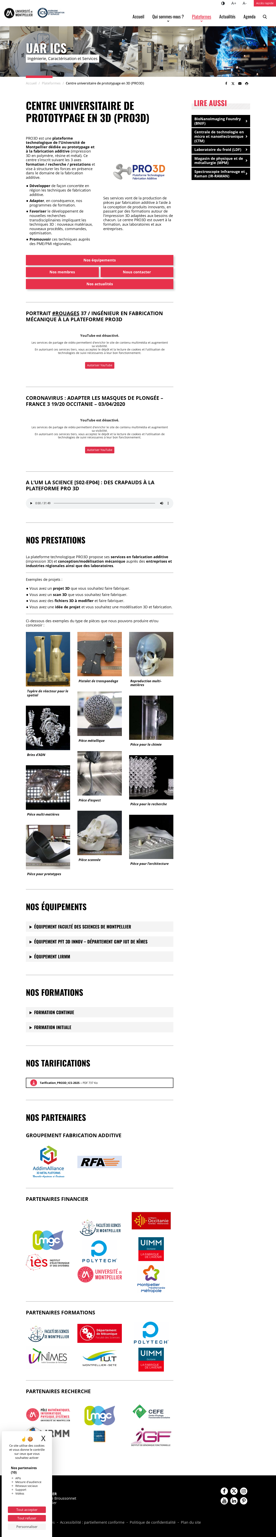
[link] (226, 83)
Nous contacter (137, 272)
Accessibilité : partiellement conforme (92, 1522)
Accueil (138, 16)
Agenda (249, 16)
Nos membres (62, 272)
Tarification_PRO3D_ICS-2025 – (69, 1083)
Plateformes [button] (201, 16)
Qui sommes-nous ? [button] (168, 16)
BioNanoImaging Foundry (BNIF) (217, 121)
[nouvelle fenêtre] (48, 1240)
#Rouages (65, 313)
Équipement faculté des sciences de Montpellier (82, 926)
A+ (235, 3)
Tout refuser (26, 1518)
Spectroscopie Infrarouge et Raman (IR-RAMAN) (219, 173)
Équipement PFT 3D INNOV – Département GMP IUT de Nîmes (90, 941)
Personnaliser (27, 1526)
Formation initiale (52, 1027)
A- (246, 3)
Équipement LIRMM (52, 956)
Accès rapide (265, 3)
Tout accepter (27, 1510)
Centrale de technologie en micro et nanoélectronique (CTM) (219, 136)
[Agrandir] (163, 157)
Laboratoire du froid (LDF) (217, 149)
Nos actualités (99, 283)
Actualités (227, 16)
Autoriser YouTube (99, 365)
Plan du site (191, 1522)
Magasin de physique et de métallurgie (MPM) (218, 160)
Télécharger (33, 1082)
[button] (239, 83)
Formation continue (54, 1012)
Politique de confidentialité (153, 1522)
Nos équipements (99, 260)
